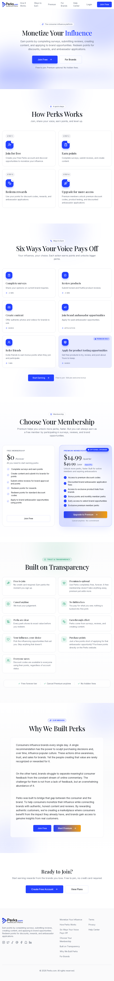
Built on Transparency (70, 946)
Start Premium (65, 828)
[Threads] (17, 942)
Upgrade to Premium (83, 514)
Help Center (76, 4)
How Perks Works (68, 924)
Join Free (104, 4)
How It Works (23, 4)
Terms (91, 919)
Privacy (92, 924)
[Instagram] (3, 942)
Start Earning (39, 378)
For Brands (64, 4)
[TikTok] (12, 942)
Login (89, 4)
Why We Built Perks (69, 951)
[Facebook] (21, 942)
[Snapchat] (25, 942)
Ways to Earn (38, 4)
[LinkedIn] (30, 942)
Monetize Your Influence (71, 919)
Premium (52, 4)
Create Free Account (42, 889)
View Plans (77, 889)
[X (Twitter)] (8, 942)
